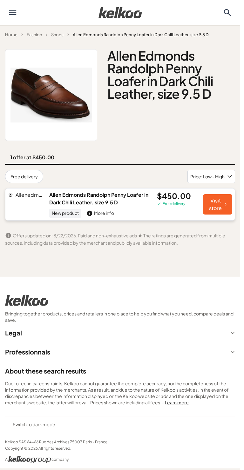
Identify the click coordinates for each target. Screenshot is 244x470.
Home (11, 34)
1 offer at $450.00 (32, 157)
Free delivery (24, 176)
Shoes (57, 34)
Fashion (34, 34)
